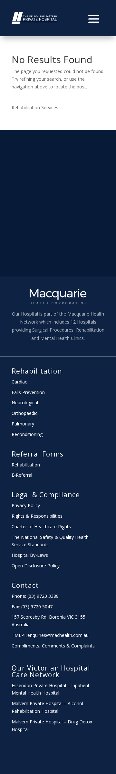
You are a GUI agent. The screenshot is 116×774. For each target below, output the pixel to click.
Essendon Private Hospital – (41, 685)
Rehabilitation (37, 370)
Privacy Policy (26, 505)
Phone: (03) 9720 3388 (35, 596)
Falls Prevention (28, 392)
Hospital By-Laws (30, 555)
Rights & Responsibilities (37, 516)
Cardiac (19, 382)
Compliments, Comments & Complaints (53, 646)
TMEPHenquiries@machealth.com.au (50, 635)
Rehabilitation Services (35, 107)
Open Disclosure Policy (36, 566)
